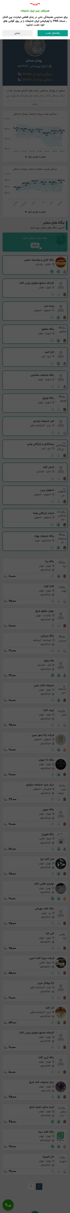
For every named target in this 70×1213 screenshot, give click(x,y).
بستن (17, 33)
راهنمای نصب (52, 33)
